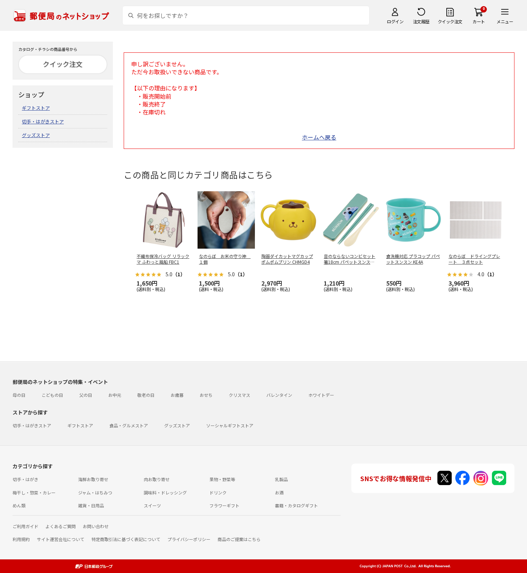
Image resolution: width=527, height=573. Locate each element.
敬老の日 (146, 395)
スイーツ (152, 505)
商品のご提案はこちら (239, 539)
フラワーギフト (224, 505)
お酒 (279, 492)
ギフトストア (36, 107)
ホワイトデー (321, 395)
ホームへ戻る (319, 137)
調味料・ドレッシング (165, 492)
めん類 (19, 505)
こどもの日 (52, 395)
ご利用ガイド (25, 526)
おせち (206, 395)
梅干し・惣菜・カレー (34, 492)
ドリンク (218, 492)
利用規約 (21, 539)
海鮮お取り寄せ (93, 479)
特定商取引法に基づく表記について (125, 539)
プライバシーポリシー (188, 539)
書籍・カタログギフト (296, 505)
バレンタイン (279, 395)
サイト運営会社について (60, 539)
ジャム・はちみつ (95, 492)
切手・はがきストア (43, 121)
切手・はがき (25, 479)
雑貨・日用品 (91, 505)
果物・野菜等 (222, 479)
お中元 (114, 395)
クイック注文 (450, 21)
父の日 (85, 395)
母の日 (19, 395)
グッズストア (36, 135)
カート (479, 21)
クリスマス (239, 395)
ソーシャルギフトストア (229, 425)
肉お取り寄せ (157, 479)
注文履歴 (421, 21)
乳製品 (281, 479)
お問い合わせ (96, 526)
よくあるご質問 (61, 526)
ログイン (395, 21)
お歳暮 (177, 395)
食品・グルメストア (128, 425)
